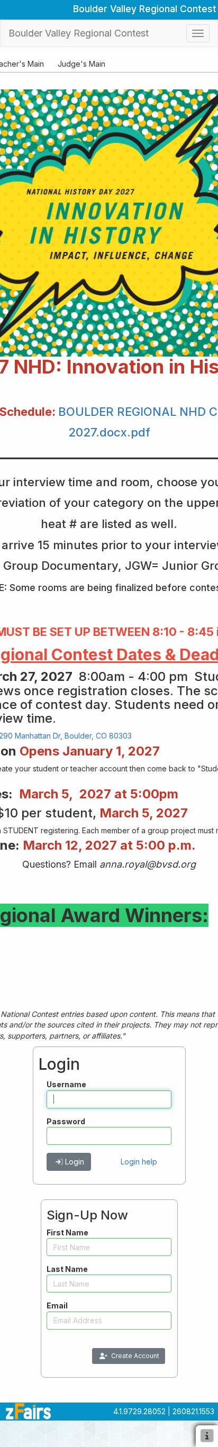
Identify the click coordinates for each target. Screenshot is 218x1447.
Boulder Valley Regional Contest (78, 33)
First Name (67, 1232)
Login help (139, 1161)
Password (66, 1121)
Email (57, 1305)
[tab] (81, 63)
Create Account (135, 1356)
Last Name (67, 1268)
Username (66, 1084)
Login (74, 1161)
